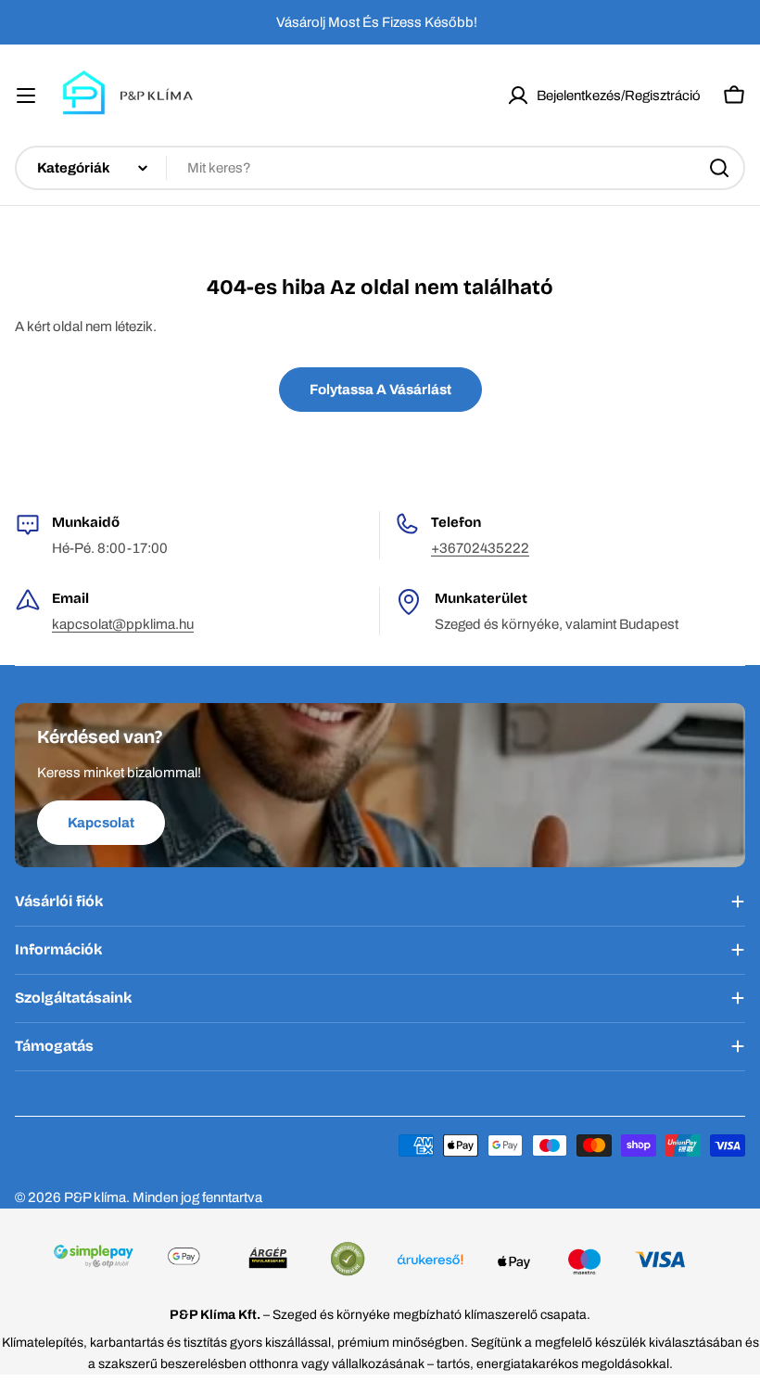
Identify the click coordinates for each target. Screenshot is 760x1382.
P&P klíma (95, 1197)
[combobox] (380, 168)
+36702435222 (480, 548)
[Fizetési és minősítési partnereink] (380, 1261)
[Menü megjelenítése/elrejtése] (26, 95)
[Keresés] (719, 168)
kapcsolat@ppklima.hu (123, 624)
